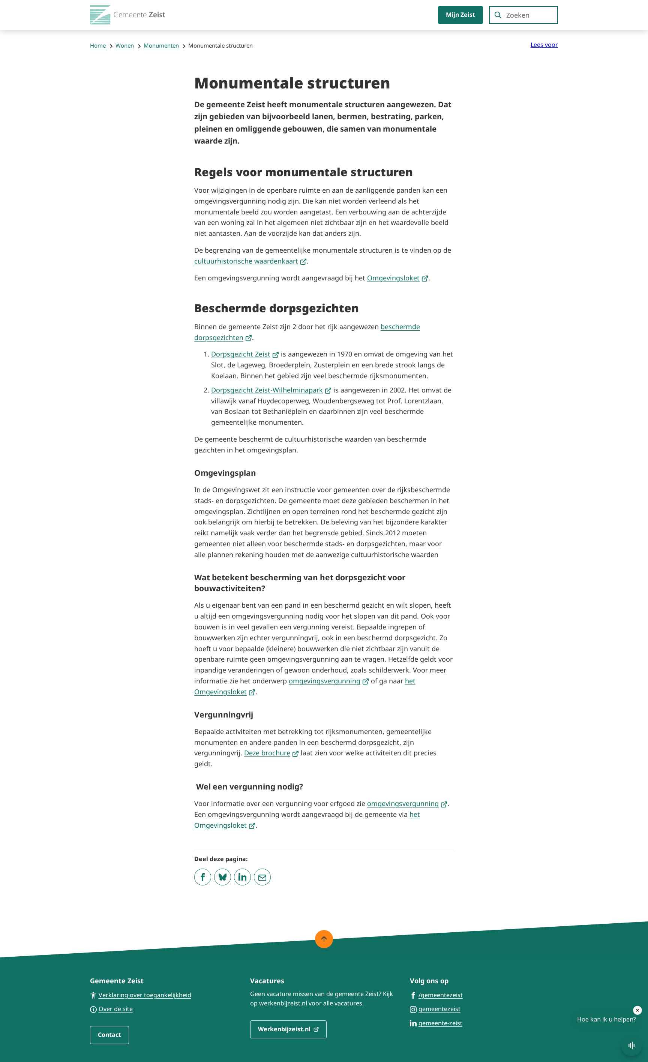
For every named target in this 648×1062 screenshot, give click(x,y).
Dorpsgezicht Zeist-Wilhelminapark (271, 389)
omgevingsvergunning (329, 680)
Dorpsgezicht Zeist (245, 353)
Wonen (125, 45)
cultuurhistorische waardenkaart (250, 260)
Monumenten (161, 45)
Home (98, 45)
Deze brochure (271, 752)
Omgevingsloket (397, 277)
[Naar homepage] (127, 15)
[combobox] (523, 15)
